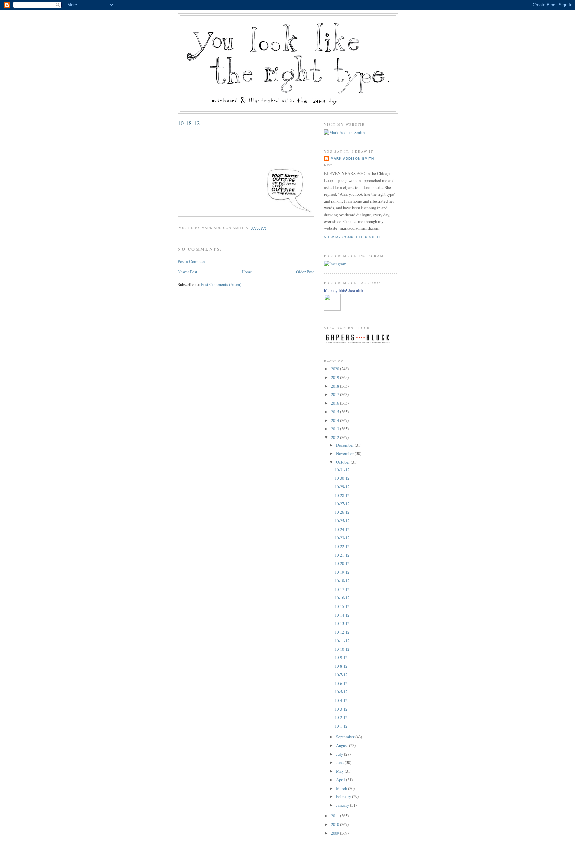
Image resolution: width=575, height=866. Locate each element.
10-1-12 (341, 726)
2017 (335, 394)
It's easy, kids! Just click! (344, 291)
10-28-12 (342, 495)
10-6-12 (341, 683)
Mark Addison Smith (352, 158)
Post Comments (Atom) (221, 284)
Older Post (305, 272)
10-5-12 (341, 692)
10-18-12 (189, 123)
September (345, 737)
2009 (335, 833)
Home (247, 272)
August (342, 745)
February (344, 796)
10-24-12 (342, 529)
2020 (335, 369)
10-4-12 (341, 700)
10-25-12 (342, 521)
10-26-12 (342, 512)
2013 (335, 429)
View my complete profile (353, 237)
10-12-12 (342, 632)
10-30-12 (342, 478)
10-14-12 (342, 615)
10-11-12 (342, 641)
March (342, 788)
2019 (335, 377)
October (343, 462)
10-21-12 (342, 555)
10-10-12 (342, 649)
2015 (335, 412)
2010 (335, 824)
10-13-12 (342, 623)
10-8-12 (341, 666)
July (340, 754)
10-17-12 (342, 589)
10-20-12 (342, 563)
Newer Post (187, 272)
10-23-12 (342, 538)
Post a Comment (192, 261)
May (340, 771)
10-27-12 (342, 503)
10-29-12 (342, 487)
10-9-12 (341, 657)
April (341, 780)
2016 (335, 403)
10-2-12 (341, 717)
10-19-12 (342, 572)
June (340, 762)
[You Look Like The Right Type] (332, 309)
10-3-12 (341, 709)
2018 (335, 386)
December (345, 445)
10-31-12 (342, 470)
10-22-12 (342, 546)
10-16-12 (342, 598)
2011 (335, 816)
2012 (335, 437)
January (343, 805)
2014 (335, 420)
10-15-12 (342, 606)
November (345, 453)
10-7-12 (341, 675)
